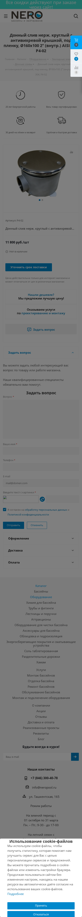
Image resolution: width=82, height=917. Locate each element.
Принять (41, 905)
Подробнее (15, 894)
